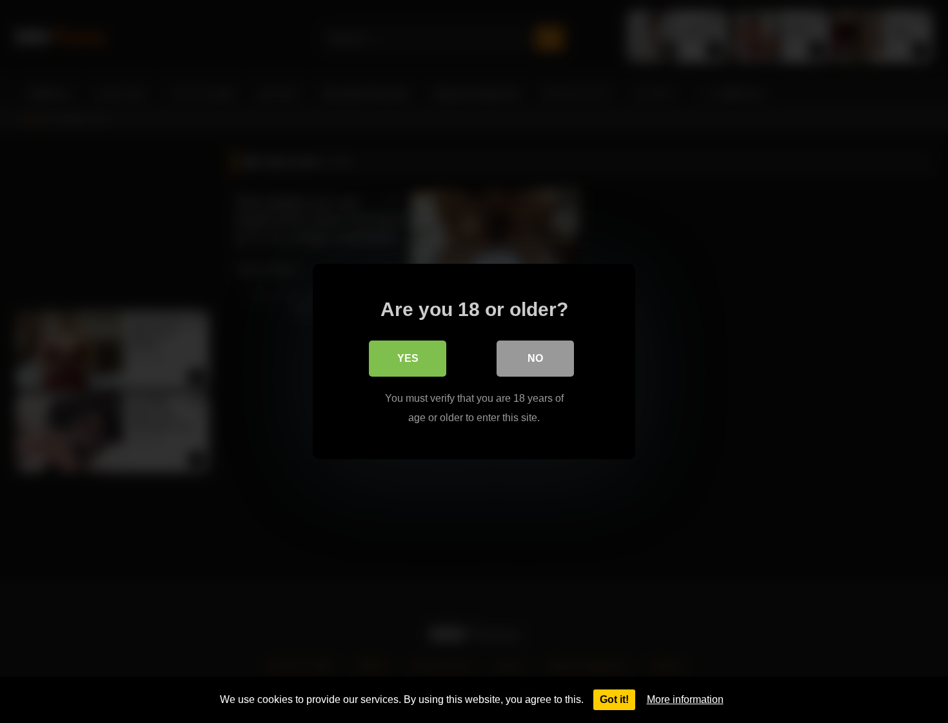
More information (685, 699)
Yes (408, 358)
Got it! (614, 699)
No (535, 358)
